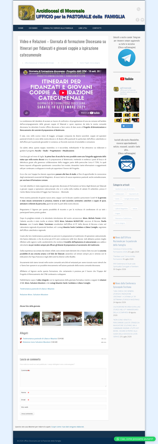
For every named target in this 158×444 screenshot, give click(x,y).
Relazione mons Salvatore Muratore (36, 342)
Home (20, 28)
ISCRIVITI (128, 126)
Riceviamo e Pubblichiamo (123, 218)
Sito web (24, 407)
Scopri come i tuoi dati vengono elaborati (67, 427)
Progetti (87, 63)
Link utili (83, 28)
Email (25, 400)
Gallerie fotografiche (121, 209)
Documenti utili (134, 194)
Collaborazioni (119, 194)
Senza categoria (95, 63)
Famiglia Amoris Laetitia (131, 199)
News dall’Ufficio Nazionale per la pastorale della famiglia (125, 241)
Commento (25, 370)
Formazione (119, 204)
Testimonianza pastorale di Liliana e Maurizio (37, 289)
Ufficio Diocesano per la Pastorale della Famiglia (39, 63)
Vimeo (142, 20)
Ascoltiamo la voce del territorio (125, 189)
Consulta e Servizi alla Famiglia (58, 28)
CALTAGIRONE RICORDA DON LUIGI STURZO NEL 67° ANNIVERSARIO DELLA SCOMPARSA (126, 310)
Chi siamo (33, 28)
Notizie (135, 209)
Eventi (82, 63)
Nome (25, 392)
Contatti (97, 28)
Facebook (137, 20)
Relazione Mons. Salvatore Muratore (34, 295)
